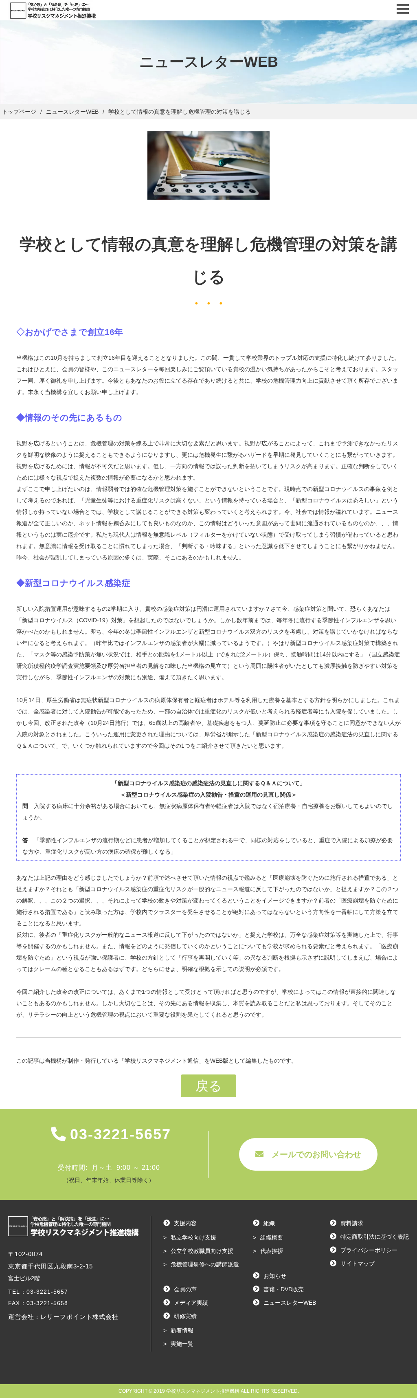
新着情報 (182, 1330)
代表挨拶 (271, 1251)
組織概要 (271, 1237)
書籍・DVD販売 (283, 1289)
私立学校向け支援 (193, 1237)
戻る (208, 1086)
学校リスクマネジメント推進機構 (202, 1391)
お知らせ (274, 1276)
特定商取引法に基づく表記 (374, 1236)
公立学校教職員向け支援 (202, 1251)
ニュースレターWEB (289, 1302)
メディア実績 (191, 1302)
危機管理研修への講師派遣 (205, 1264)
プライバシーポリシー (368, 1250)
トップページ (19, 111)
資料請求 (351, 1223)
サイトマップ (357, 1263)
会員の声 (185, 1289)
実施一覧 (182, 1344)
